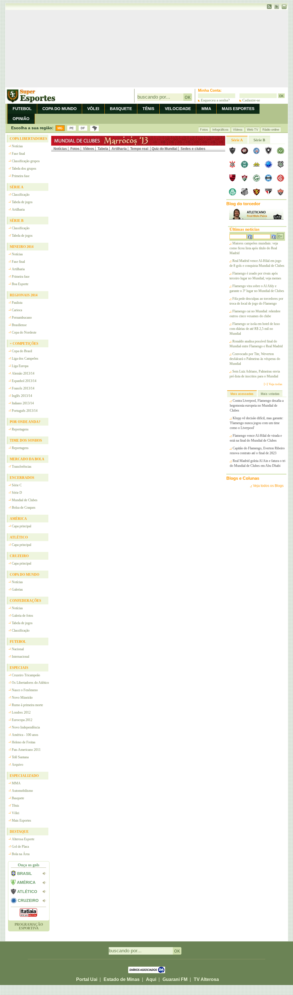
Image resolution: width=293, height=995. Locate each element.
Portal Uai (86, 979)
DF (83, 128)
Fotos (75, 149)
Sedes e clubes (193, 149)
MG (60, 128)
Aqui (151, 979)
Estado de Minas (122, 979)
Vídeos (88, 149)
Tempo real (139, 149)
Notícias (60, 149)
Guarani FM (175, 979)
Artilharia (119, 149)
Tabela (103, 149)
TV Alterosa (206, 979)
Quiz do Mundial (164, 149)
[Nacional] (94, 128)
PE (72, 128)
